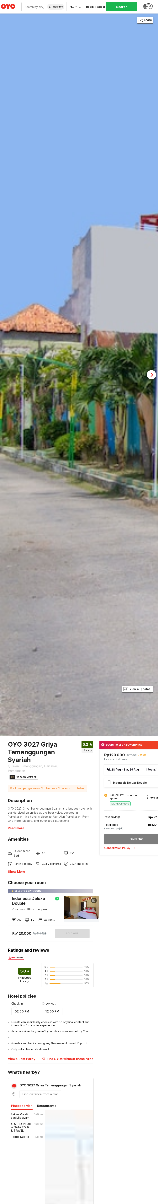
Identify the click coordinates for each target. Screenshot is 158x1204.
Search (121, 7)
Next (151, 374)
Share (148, 19)
